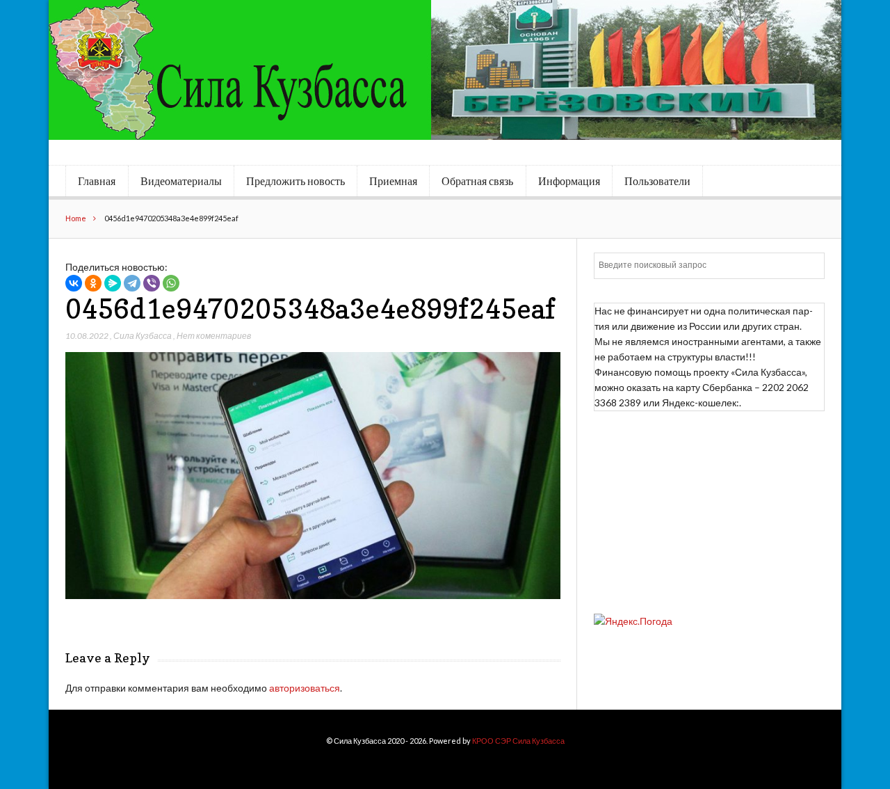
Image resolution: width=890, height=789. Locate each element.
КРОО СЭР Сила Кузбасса (518, 740)
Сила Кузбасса (142, 335)
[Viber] (151, 283)
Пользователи (657, 181)
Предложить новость (295, 181)
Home (75, 218)
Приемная (393, 181)
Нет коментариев (214, 335)
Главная (96, 181)
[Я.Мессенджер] (112, 283)
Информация (569, 181)
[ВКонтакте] (73, 283)
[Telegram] (132, 283)
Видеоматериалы (181, 181)
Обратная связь (477, 181)
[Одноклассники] (93, 283)
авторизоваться (304, 688)
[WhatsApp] (171, 283)
